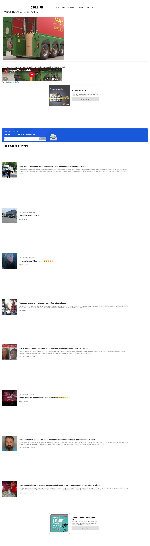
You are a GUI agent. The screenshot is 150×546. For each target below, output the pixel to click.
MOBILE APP (70, 7)
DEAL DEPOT (90, 7)
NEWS (57, 7)
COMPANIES (80, 7)
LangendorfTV (14, 82)
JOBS (63, 7)
